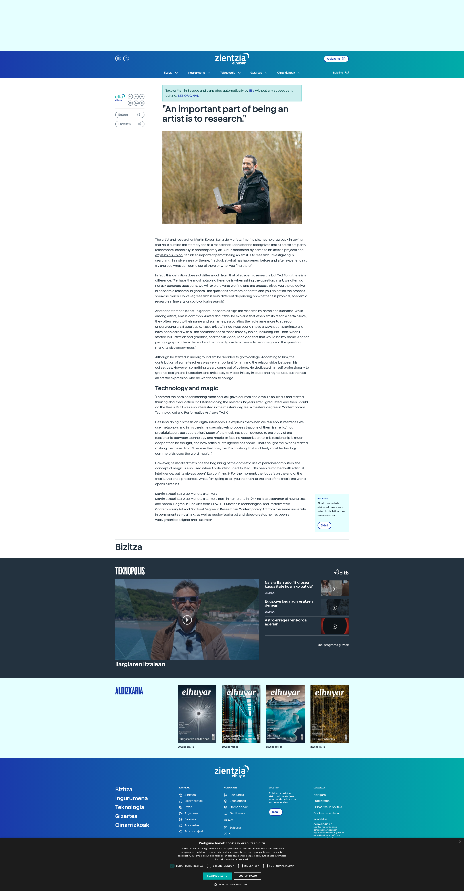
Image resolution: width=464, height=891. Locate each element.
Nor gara (320, 795)
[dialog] (232, 864)
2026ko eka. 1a (186, 746)
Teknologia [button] (227, 72)
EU (130, 96)
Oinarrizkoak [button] (286, 72)
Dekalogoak (237, 801)
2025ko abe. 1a (274, 746)
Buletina (338, 72)
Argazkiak (191, 813)
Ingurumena (131, 798)
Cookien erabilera (326, 813)
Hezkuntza (236, 795)
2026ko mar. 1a (230, 746)
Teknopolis (130, 570)
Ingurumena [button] (196, 72)
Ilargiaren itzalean (140, 664)
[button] (118, 58)
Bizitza (123, 789)
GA (142, 103)
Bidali (324, 525)
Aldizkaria (334, 58)
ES (136, 96)
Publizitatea (322, 801)
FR (142, 96)
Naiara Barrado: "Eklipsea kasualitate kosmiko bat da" (289, 584)
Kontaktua (320, 819)
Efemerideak (238, 807)
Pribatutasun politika (328, 807)
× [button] (460, 841)
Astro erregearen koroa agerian (286, 622)
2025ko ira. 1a (317, 746)
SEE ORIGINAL (188, 95)
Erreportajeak (194, 831)
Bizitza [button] (168, 72)
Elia (251, 90)
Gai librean (237, 813)
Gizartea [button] (256, 72)
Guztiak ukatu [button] (248, 875)
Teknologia (129, 807)
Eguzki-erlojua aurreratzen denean (289, 603)
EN (130, 103)
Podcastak (191, 825)
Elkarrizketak (193, 801)
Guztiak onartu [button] (217, 875)
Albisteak (190, 795)
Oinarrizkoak (132, 825)
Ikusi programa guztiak (333, 645)
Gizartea (126, 816)
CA (136, 103)
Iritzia (188, 807)
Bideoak (190, 819)
